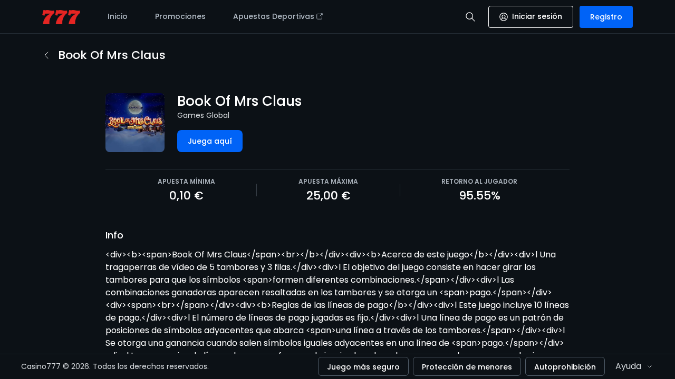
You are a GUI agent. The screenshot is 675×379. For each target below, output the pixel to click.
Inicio (118, 16)
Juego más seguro (363, 367)
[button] (470, 16)
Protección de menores (467, 367)
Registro (606, 17)
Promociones (180, 16)
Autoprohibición (565, 367)
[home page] (61, 17)
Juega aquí (210, 141)
